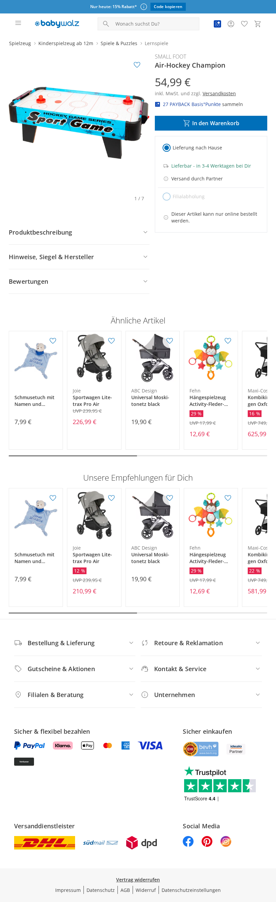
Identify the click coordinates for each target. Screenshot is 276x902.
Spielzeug (20, 43)
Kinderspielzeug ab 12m (65, 43)
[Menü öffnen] (18, 24)
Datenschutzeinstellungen (191, 890)
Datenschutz (101, 890)
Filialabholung (189, 196)
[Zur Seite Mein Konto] (231, 24)
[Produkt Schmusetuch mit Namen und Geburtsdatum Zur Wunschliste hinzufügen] (53, 341)
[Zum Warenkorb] (258, 24)
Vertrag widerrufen (138, 879)
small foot (170, 56)
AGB (125, 890)
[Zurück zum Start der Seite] (269, 855)
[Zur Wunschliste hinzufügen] (137, 65)
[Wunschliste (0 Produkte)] (244, 24)
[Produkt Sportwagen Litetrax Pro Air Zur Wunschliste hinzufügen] (111, 341)
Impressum (68, 890)
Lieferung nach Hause (197, 147)
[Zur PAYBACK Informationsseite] (217, 24)
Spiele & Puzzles (119, 43)
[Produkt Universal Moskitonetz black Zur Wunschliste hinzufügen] (170, 341)
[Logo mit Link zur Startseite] (57, 24)
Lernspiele (156, 43)
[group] (79, 123)
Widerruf (146, 890)
